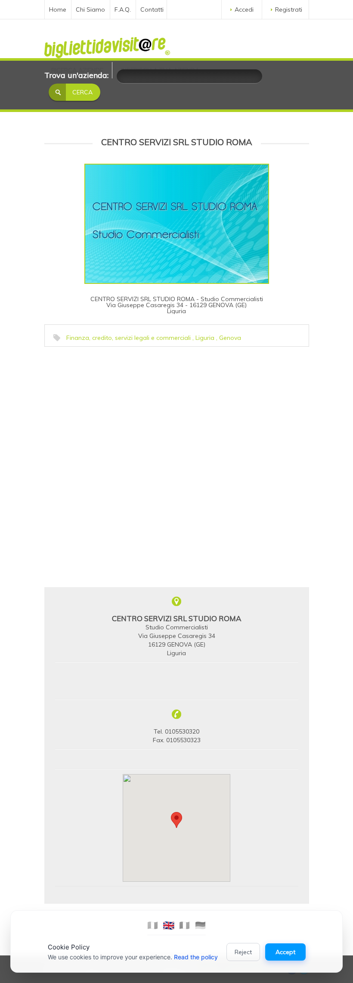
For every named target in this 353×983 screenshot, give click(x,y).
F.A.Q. (123, 9)
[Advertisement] (111, 405)
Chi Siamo (90, 9)
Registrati (288, 9)
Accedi (244, 9)
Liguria (204, 338)
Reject (243, 952)
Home (57, 9)
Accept (285, 952)
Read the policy (196, 957)
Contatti (152, 9)
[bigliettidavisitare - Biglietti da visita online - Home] (107, 45)
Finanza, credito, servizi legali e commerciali (128, 338)
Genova (230, 338)
